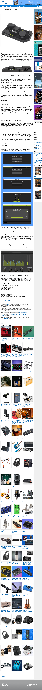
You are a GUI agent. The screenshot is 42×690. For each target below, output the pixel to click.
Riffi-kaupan (6, 318)
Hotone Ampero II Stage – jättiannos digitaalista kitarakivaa (27, 405)
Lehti (3, 6)
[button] (17, 74)
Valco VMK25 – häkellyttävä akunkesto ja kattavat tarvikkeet (6, 642)
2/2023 (8, 304)
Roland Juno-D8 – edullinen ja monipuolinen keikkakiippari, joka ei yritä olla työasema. (17, 355)
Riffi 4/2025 (36, 188)
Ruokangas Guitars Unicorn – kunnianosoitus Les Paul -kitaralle (17, 531)
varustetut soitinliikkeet (15, 314)
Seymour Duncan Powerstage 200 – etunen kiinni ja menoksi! (16, 642)
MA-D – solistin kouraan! (5, 594)
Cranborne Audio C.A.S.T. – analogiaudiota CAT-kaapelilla (5, 673)
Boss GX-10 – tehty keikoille (5, 371)
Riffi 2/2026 (36, 176)
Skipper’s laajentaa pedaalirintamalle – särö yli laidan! (5, 579)
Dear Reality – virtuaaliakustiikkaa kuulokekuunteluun (25, 547)
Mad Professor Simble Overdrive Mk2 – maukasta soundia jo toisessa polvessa (6, 355)
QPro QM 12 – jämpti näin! (27, 626)
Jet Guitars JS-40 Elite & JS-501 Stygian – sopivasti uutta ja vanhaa (17, 438)
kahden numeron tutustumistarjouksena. (19, 310)
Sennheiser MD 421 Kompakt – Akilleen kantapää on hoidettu (27, 421)
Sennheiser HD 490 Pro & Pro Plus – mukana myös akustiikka (6, 563)
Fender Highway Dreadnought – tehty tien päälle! (27, 611)
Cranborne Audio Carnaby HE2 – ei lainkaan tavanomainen (16, 372)
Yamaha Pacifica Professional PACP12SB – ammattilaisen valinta (17, 454)
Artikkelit (8, 6)
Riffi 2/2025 (36, 200)
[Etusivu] (4, 3)
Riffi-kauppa (22, 6)
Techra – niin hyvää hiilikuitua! (28, 338)
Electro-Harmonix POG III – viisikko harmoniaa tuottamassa (5, 339)
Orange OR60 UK (37, 140)
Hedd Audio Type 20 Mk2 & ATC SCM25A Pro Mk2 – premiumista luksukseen (27, 563)
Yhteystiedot (15, 6)
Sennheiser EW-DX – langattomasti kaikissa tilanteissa (16, 595)
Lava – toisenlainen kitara (5, 485)
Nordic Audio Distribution (10, 300)
